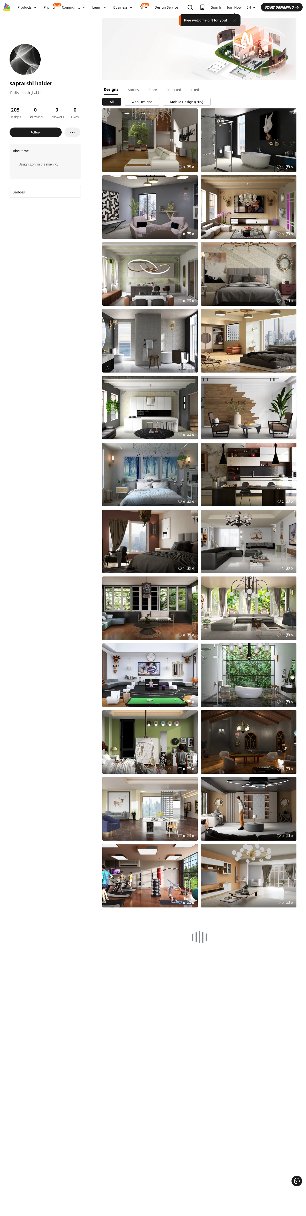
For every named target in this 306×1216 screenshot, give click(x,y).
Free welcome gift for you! (205, 20)
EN (248, 7)
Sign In (216, 7)
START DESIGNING (279, 7)
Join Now (234, 7)
